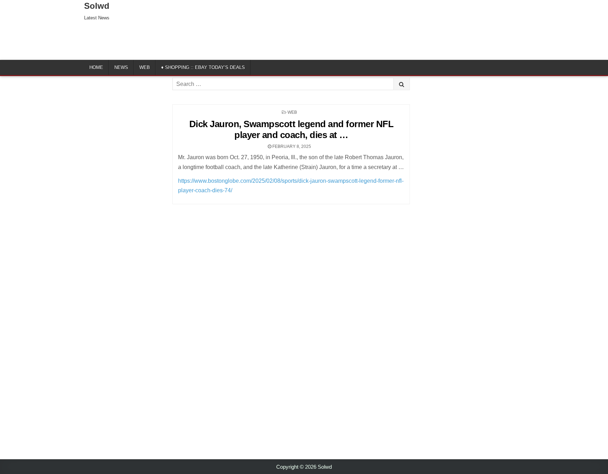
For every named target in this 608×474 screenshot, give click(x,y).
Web (144, 67)
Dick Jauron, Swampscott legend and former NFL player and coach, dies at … (291, 129)
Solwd (96, 6)
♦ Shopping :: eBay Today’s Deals (203, 67)
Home (96, 67)
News (121, 67)
